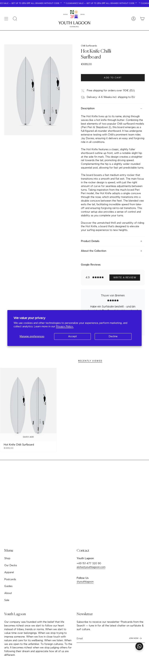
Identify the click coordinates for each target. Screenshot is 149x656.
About (8, 593)
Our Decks (10, 565)
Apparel (9, 572)
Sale (6, 600)
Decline (113, 336)
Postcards (10, 579)
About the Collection (93, 251)
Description (88, 108)
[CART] (142, 18)
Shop (7, 558)
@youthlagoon (85, 581)
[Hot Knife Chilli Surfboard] (28, 404)
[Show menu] (6, 18)
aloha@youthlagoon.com (91, 567)
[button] (14, 18)
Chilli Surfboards (89, 46)
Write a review (124, 277)
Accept (72, 336)
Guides (8, 586)
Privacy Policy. (65, 326)
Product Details (90, 241)
